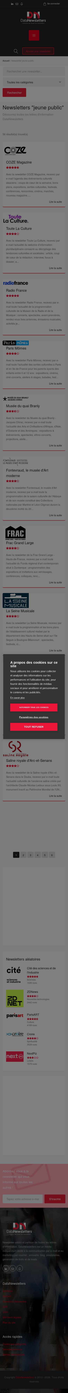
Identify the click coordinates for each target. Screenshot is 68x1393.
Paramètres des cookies (33, 717)
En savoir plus (17, 697)
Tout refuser (33, 726)
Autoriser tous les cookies (33, 707)
